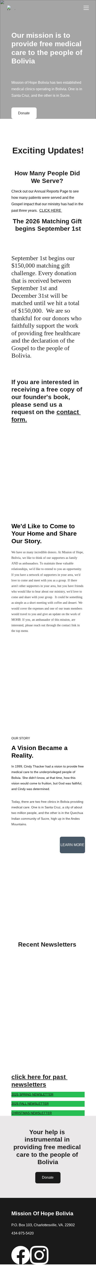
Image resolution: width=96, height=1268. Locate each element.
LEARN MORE (72, 845)
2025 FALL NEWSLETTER (30, 1103)
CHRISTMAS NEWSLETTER (31, 1113)
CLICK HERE (50, 210)
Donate (24, 113)
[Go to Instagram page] (39, 1255)
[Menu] (86, 8)
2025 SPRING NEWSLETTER (32, 1094)
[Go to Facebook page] (20, 1255)
